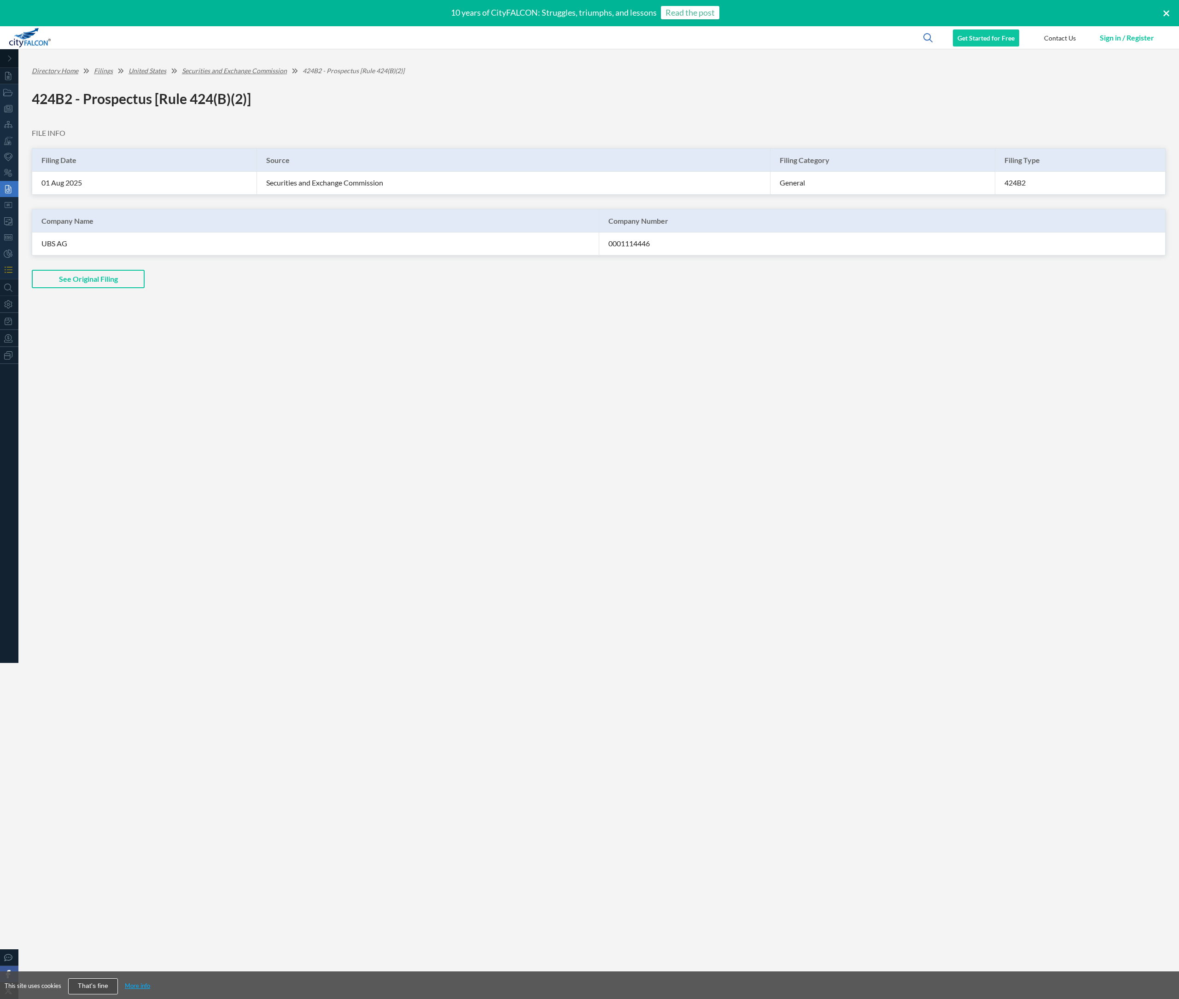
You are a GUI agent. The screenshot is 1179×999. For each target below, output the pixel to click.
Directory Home (55, 71)
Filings (103, 71)
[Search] (9, 287)
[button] (1060, 37)
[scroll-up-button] (1164, 964)
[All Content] (9, 76)
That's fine (93, 985)
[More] (9, 355)
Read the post (690, 12)
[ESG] (9, 237)
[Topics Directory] (9, 92)
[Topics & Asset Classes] (9, 124)
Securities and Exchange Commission (234, 71)
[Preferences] (9, 304)
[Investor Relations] (9, 205)
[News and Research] (9, 108)
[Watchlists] (9, 269)
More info (137, 985)
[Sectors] (9, 141)
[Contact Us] (9, 957)
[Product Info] (9, 321)
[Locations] (9, 157)
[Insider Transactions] (9, 221)
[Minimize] (9, 58)
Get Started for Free (986, 38)
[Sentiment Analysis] (9, 173)
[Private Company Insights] (9, 253)
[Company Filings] (9, 189)
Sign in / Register (1127, 37)
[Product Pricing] (9, 338)
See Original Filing (88, 278)
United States (147, 71)
